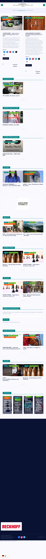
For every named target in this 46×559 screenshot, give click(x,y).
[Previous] (22, 99)
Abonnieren (6, 319)
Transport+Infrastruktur (10, 337)
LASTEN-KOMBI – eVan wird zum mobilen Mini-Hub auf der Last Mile (11, 34)
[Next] (24, 99)
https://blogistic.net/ (21, 10)
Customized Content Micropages (11, 85)
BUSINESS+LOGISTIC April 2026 (11, 124)
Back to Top (42, 537)
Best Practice (32, 252)
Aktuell (6, 172)
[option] (13, 89)
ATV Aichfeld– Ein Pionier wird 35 (11, 95)
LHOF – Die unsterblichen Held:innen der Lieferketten (11, 379)
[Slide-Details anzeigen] (23, 203)
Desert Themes (9, 538)
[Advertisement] (11, 471)
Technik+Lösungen (7, 19)
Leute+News (12, 172)
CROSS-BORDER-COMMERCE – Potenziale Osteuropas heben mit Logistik (33, 34)
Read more (6, 58)
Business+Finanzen (13, 252)
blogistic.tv (12, 222)
